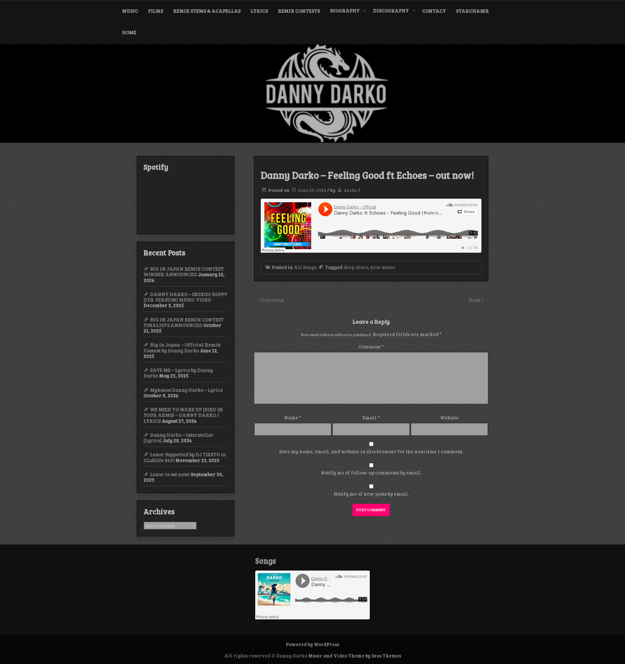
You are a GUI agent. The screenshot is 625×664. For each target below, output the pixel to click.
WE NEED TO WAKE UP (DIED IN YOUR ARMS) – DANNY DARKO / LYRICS (183, 415)
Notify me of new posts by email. (371, 493)
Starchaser (472, 10)
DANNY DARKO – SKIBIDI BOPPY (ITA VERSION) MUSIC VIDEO (186, 297)
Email (371, 417)
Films (155, 10)
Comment (371, 346)
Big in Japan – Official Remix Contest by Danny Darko (182, 347)
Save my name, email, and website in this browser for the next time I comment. (371, 451)
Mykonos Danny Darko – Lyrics (186, 390)
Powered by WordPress (312, 644)
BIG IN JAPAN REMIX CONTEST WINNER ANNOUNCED (184, 271)
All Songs (305, 267)
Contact (434, 10)
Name (292, 417)
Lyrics (259, 10)
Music (130, 10)
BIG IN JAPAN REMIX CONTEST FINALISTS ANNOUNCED (184, 322)
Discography (391, 10)
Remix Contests (299, 10)
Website (449, 417)
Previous (273, 299)
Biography (345, 10)
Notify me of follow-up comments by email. (371, 472)
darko (350, 190)
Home (129, 32)
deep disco (355, 267)
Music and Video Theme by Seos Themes (354, 655)
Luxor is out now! (170, 474)
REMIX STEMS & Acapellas (207, 10)
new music (383, 267)
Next (474, 299)
